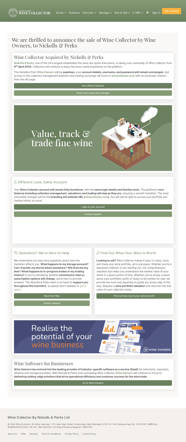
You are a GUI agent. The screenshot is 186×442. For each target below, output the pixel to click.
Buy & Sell (121, 12)
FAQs (23, 434)
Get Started (171, 11)
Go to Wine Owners (93, 383)
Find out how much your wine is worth (134, 295)
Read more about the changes (93, 93)
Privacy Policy (72, 434)
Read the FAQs (52, 295)
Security (34, 434)
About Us (12, 434)
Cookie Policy (89, 434)
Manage (104, 12)
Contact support (93, 214)
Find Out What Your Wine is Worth (128, 253)
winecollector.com (96, 196)
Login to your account (93, 206)
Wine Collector (30, 12)
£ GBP (137, 12)
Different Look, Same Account (42, 182)
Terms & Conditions (51, 434)
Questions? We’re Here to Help (43, 253)
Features (74, 12)
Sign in (156, 12)
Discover (88, 12)
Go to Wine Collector (93, 85)
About (60, 12)
